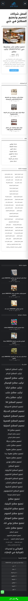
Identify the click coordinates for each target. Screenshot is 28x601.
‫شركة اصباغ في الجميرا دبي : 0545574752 (14, 563)
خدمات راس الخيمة (13, 159)
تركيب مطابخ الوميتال (9, 177)
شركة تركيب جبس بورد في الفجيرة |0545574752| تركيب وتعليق (14, 357)
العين (13, 589)
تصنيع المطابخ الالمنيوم (13, 213)
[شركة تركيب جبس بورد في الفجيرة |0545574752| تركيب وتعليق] (14, 351)
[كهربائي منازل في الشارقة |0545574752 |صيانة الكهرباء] (14, 335)
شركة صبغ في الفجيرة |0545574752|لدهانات (14, 327)
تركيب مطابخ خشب (9, 180)
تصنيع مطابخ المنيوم (19, 230)
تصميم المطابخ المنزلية (18, 196)
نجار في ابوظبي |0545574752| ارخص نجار (14, 309)
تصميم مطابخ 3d (8, 196)
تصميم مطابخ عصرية (19, 208)
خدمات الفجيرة (13, 151)
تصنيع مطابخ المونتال (9, 230)
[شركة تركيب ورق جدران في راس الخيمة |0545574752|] (14, 107)
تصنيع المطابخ (19, 210)
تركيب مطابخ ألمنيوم (19, 177)
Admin (13, 55)
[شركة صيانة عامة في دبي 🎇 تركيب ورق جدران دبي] (14, 4)
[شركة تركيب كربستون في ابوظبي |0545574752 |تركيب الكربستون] (14, 272)
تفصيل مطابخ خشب (8, 241)
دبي (13, 566)
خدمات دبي (13, 156)
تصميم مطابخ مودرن (9, 208)
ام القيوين (13, 576)
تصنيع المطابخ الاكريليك (10, 210)
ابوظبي (13, 583)
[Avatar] (17, 55)
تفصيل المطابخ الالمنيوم (10, 236)
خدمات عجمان (13, 161)
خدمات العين (13, 149)
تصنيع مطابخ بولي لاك (18, 233)
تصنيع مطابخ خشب (8, 233)
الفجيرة (13, 586)
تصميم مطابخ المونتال (19, 199)
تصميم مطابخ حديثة (18, 202)
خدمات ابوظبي (13, 144)
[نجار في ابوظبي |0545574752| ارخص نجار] (14, 303)
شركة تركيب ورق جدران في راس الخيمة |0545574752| (14, 113)
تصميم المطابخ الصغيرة (14, 191)
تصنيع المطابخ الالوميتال (13, 216)
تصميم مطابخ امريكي (9, 199)
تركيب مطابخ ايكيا (18, 180)
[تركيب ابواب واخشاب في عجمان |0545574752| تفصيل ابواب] (14, 122)
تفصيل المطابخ (19, 236)
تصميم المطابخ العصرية (14, 194)
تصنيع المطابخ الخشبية (9, 219)
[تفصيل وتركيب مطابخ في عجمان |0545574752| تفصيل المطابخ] (14, 288)
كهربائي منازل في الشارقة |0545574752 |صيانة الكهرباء (14, 342)
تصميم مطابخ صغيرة (19, 205)
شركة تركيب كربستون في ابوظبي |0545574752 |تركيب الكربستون (14, 279)
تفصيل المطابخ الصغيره (17, 238)
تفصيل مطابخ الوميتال (18, 241)
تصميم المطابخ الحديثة (14, 188)
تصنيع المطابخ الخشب (19, 219)
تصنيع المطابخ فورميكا (17, 224)
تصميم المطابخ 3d (9, 182)
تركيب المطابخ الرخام (8, 174)
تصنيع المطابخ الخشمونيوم (14, 222)
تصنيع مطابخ (8, 224)
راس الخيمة (13, 573)
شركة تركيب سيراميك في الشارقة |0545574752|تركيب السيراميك (14, 98)
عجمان (13, 569)
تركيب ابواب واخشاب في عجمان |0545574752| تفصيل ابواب (14, 128)
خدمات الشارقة (13, 147)
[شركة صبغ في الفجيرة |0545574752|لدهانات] (14, 322)
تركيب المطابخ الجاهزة (19, 174)
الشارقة (13, 579)
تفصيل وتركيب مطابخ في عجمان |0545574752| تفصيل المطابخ (14, 294)
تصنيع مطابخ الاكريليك (9, 227)
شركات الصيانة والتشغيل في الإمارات (14, 244)
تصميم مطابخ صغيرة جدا (8, 205)
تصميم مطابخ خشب (9, 202)
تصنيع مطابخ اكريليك (19, 227)
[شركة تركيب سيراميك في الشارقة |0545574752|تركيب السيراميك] (14, 92)
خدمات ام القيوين (13, 154)
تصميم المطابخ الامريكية (13, 185)
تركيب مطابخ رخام (18, 182)
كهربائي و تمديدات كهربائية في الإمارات (14, 247)
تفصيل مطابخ (8, 238)
